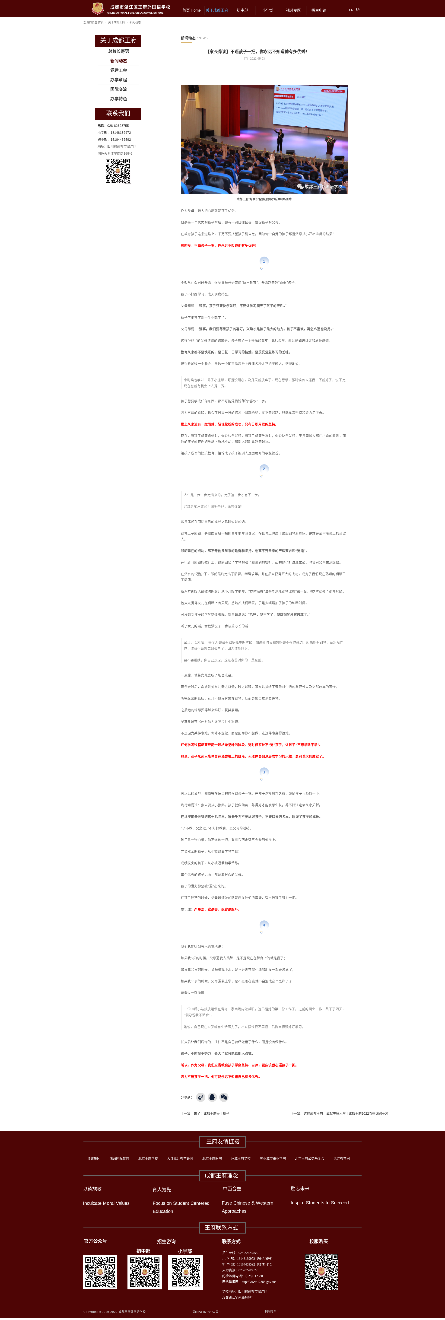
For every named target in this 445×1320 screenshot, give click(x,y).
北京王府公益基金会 (309, 1158)
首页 (101, 22)
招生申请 (319, 10)
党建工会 (118, 70)
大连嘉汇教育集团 (180, 1158)
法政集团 (93, 1158)
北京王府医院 (212, 1158)
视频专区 (293, 10)
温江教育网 (342, 1158)
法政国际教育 (119, 1158)
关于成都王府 (217, 10)
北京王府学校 (148, 1158)
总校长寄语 (118, 51)
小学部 (267, 10)
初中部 (242, 10)
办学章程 (118, 80)
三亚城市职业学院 (273, 1158)
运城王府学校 (241, 1158)
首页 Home (191, 10)
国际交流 (118, 89)
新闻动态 (135, 22)
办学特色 (118, 99)
